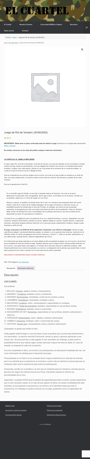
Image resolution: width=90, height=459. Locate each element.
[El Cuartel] (37, 10)
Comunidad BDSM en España (51, 24)
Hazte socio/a (9, 30)
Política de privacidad (54, 406)
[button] (86, 27)
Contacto (25, 30)
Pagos (14, 37)
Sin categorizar (13, 43)
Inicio (6, 43)
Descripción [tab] (11, 268)
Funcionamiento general (13, 415)
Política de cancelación (55, 410)
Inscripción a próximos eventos (15, 410)
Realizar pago (10, 406)
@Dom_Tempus (9, 146)
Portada (8, 37)
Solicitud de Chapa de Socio (56, 415)
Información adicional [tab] (25, 268)
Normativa (73, 24)
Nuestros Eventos (25, 24)
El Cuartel (7, 24)
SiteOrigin (48, 424)
